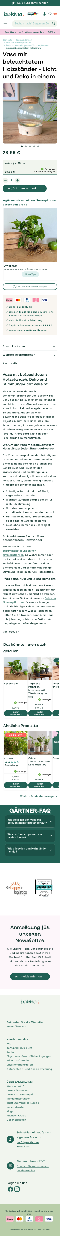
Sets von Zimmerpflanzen (18, 42)
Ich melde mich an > (30, 976)
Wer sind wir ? (15, 1086)
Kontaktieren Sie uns (19, 1048)
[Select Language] (36, 15)
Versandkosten (16, 1107)
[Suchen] (53, 23)
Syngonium (10, 265)
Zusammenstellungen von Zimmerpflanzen (27, 45)
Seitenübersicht (16, 1026)
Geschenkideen (16, 1119)
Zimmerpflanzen (24, 40)
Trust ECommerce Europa (23, 1103)
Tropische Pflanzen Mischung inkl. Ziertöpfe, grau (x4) (37, 690)
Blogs (10, 1111)
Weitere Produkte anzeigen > (39, 796)
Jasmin (8, 758)
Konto (10, 1052)
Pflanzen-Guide (16, 1115)
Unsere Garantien (18, 1090)
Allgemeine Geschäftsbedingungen (29, 1056)
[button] (3, 23)
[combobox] (34, 23)
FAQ (9, 1043)
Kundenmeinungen (18, 1098)
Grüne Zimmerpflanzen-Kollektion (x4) (39, 761)
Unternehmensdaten (20, 1064)
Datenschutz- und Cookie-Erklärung (29, 1069)
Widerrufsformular (18, 1060)
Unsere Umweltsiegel (20, 1094)
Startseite (7, 40)
